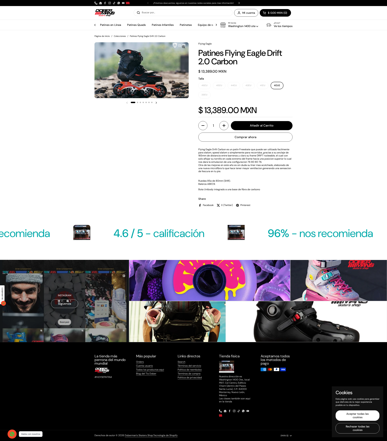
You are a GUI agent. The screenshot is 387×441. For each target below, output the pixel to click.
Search (181, 361)
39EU (204, 94)
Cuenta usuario (144, 365)
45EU (219, 85)
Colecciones (120, 36)
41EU (262, 85)
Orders (140, 361)
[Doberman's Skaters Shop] (104, 13)
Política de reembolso (190, 369)
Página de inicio (102, 36)
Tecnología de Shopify (165, 435)
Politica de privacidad (190, 377)
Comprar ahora (245, 137)
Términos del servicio (189, 365)
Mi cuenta (248, 13)
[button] (275, 13)
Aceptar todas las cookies (357, 415)
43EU (248, 85)
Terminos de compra (189, 373)
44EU (234, 85)
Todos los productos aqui (150, 369)
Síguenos (64, 304)
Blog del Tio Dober (146, 373)
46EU (205, 85)
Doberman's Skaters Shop (139, 435)
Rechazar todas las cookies (357, 428)
